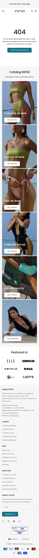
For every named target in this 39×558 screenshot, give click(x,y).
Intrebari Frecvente (9, 457)
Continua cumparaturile (19, 50)
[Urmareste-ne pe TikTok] (19, 521)
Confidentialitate (8, 478)
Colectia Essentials (9, 436)
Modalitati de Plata (9, 489)
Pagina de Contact (9, 461)
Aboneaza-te (10, 514)
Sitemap (5, 464)
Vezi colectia (12, 120)
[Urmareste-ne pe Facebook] (3, 521)
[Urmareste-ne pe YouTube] (14, 521)
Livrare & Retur (7, 482)
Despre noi (6, 450)
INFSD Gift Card (8, 454)
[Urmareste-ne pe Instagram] (8, 521)
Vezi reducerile (12, 339)
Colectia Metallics (9, 426)
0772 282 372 (14, 415)
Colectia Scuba (8, 433)
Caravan (29, 544)
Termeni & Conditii (9, 475)
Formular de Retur (9, 485)
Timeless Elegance (9, 440)
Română (25, 539)
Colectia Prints (7, 429)
